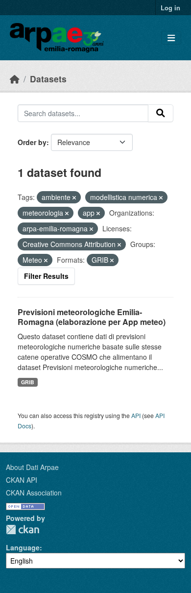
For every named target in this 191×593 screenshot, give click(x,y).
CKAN (22, 529)
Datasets (48, 79)
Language (23, 547)
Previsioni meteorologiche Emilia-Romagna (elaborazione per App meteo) (92, 317)
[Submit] (160, 113)
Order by (32, 142)
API (136, 415)
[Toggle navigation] (171, 38)
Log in (170, 7)
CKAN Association (34, 492)
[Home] (15, 79)
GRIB (27, 382)
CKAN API (21, 480)
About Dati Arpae (32, 467)
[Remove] (74, 197)
